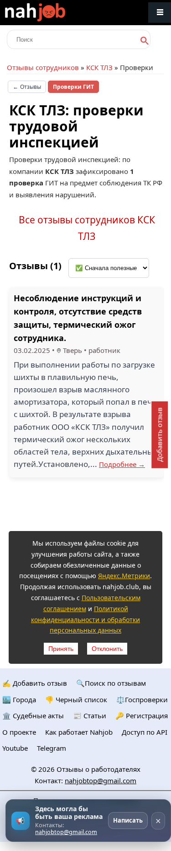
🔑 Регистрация (141, 715)
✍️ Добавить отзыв (34, 683)
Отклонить (107, 648)
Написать (128, 820)
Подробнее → (122, 464)
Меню (159, 12)
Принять (60, 648)
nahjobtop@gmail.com (100, 780)
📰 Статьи (89, 715)
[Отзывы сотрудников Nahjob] (55, 12)
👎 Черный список (76, 699)
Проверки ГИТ (73, 87)
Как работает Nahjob (79, 732)
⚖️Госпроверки (142, 699)
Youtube (15, 748)
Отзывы (27, 87)
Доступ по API (144, 732)
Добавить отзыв (159, 434)
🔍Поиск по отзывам (111, 683)
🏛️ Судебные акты (33, 715)
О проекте (19, 732)
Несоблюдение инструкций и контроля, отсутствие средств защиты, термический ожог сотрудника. (78, 318)
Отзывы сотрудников (43, 67)
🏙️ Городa (19, 699)
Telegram (51, 748)
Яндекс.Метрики (124, 575)
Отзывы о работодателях (98, 769)
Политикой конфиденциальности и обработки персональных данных (85, 619)
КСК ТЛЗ (99, 67)
